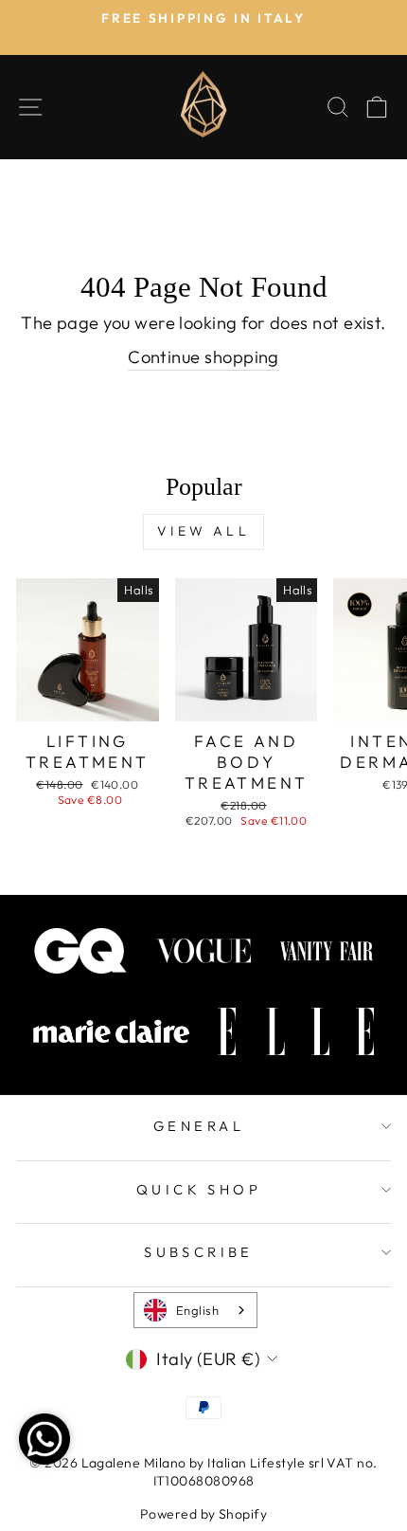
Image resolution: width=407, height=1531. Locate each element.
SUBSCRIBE (199, 1252)
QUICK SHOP (198, 1189)
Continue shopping (203, 357)
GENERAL (198, 1126)
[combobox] (195, 1310)
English (197, 1310)
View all (203, 530)
